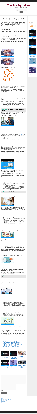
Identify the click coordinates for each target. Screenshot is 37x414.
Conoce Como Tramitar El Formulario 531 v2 (9, 345)
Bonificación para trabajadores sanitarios (13, 358)
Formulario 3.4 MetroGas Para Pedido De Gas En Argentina (22, 366)
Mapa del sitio (3, 401)
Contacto (2, 407)
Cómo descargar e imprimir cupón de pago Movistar (13, 367)
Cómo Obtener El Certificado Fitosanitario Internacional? (11, 342)
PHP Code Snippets (15, 413)
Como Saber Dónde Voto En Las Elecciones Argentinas (11, 346)
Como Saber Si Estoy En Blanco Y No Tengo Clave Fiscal (11, 341)
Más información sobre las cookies (6, 399)
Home (2, 398)
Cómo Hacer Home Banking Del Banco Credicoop (32, 29)
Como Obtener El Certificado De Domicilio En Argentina (21, 357)
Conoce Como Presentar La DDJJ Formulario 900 (32, 65)
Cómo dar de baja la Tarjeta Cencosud (32, 74)
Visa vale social (3, 402)
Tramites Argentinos (18, 5)
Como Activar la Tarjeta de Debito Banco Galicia (5, 367)
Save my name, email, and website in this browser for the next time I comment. (13, 390)
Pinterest (2, 403)
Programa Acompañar (5, 357)
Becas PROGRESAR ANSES (32, 38)
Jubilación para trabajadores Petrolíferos (32, 47)
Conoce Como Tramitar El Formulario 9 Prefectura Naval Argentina (13, 344)
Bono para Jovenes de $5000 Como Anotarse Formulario (32, 56)
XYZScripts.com (21, 413)
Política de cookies (4, 400)
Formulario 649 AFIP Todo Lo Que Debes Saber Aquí (11, 343)
